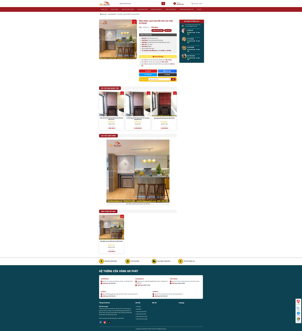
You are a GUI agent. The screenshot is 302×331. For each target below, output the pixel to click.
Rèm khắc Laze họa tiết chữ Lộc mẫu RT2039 (111, 241)
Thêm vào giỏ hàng (158, 30)
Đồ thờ (199, 9)
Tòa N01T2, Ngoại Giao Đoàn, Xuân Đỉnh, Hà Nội (187, 281)
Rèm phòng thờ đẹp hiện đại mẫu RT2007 (164, 118)
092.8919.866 (192, 49)
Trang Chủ (104, 9)
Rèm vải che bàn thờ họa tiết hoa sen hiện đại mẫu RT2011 (111, 118)
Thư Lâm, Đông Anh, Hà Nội (165, 294)
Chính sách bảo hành (141, 311)
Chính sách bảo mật (141, 314)
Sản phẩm (138, 309)
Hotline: (180, 3)
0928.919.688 (192, 41)
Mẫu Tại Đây (169, 59)
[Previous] (99, 111)
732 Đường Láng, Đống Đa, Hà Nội (114, 281)
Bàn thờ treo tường (128, 9)
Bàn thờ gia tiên (142, 9)
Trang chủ (103, 14)
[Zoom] (101, 57)
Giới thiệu (138, 306)
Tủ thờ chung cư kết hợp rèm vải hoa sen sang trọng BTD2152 (138, 118)
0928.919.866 (192, 32)
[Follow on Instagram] (105, 322)
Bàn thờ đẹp (114, 9)
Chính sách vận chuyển (141, 319)
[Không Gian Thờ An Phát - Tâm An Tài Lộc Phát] (107, 4)
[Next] (176, 111)
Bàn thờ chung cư (156, 9)
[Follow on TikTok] (109, 322)
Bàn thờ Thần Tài (171, 9)
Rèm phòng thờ (112, 14)
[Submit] (163, 3)
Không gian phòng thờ (186, 9)
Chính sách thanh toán (141, 316)
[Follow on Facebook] (100, 322)
